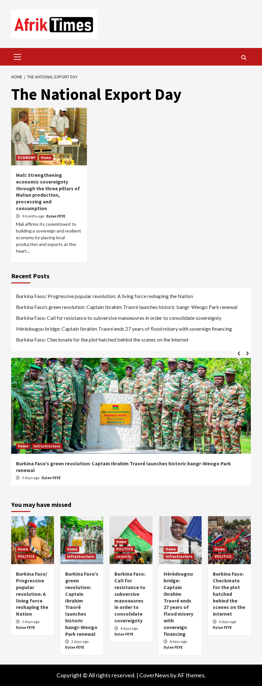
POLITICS (26, 556)
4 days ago (129, 628)
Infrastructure (47, 446)
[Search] (244, 57)
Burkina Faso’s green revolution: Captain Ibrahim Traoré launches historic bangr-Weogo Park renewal (126, 307)
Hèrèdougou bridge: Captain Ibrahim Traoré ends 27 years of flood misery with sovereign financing (124, 329)
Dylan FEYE (56, 216)
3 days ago (31, 477)
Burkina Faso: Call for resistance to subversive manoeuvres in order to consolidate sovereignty (118, 318)
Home (46, 157)
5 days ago (227, 621)
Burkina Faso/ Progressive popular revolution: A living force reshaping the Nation (104, 296)
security (123, 556)
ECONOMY (26, 157)
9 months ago (33, 216)
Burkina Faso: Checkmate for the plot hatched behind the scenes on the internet (102, 339)
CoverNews (154, 675)
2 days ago (30, 621)
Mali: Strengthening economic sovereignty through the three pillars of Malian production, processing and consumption (48, 191)
